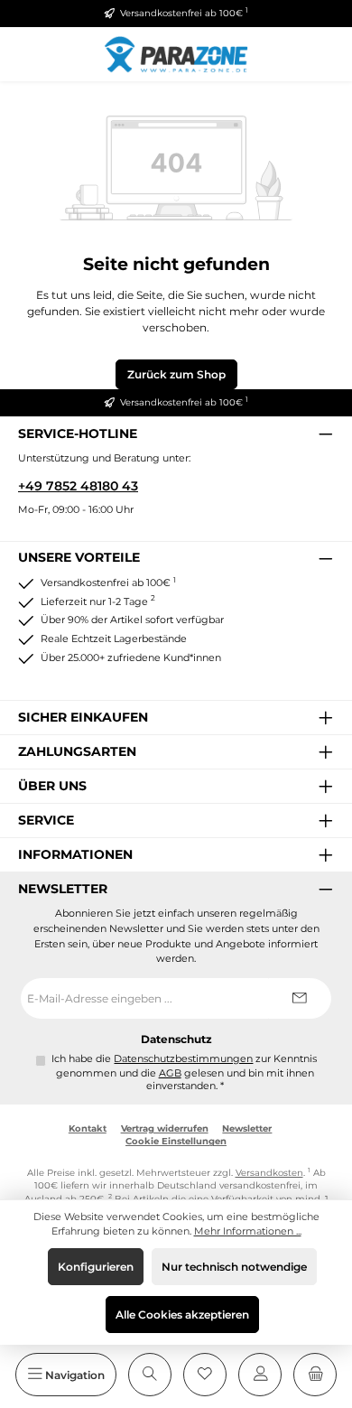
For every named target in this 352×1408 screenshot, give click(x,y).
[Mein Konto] (260, 1374)
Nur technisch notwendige (234, 1266)
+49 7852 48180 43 (78, 486)
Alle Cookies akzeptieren (182, 1314)
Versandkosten (269, 1173)
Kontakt (88, 1128)
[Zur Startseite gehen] (176, 53)
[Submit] (299, 998)
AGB (170, 1073)
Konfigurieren (96, 1266)
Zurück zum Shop (176, 374)
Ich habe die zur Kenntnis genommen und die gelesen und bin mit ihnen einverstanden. (184, 1072)
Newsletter (247, 1128)
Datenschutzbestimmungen (183, 1059)
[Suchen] (149, 1374)
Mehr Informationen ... (247, 1231)
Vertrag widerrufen (164, 1128)
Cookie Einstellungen (176, 1141)
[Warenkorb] (315, 1374)
